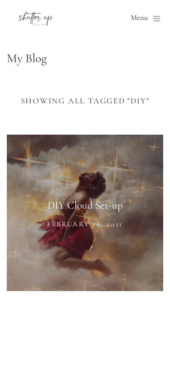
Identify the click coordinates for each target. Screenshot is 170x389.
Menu (139, 18)
